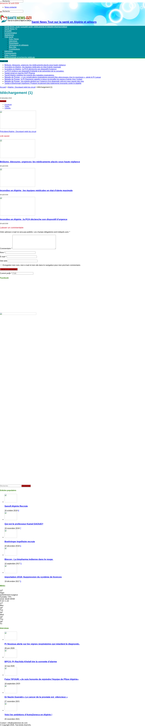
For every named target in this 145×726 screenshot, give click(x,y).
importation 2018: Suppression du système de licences (33, 577)
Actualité (8, 31)
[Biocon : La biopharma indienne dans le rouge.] (11, 555)
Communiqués (10, 53)
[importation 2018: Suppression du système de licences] (11, 572)
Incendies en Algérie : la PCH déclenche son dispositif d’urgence (31, 69)
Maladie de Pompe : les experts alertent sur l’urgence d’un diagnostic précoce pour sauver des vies (44, 81)
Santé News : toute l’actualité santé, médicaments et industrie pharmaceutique (36, 27)
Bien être (12, 47)
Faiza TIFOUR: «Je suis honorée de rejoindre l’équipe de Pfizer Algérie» (42, 679)
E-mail (3, 257)
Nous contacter (11, 7)
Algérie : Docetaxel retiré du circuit (21, 87)
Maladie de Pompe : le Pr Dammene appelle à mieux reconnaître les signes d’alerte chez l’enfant (43, 79)
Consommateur (11, 33)
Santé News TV (11, 29)
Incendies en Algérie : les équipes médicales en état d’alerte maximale (33, 67)
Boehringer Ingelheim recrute (20, 541)
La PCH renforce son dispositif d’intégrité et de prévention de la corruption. (34, 71)
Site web (3, 261)
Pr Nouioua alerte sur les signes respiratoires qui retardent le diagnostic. (42, 644)
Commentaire (6, 248)
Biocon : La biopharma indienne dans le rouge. (29, 559)
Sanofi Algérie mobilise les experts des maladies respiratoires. (29, 75)
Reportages (13, 43)
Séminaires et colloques (18, 45)
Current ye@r (6, 273)
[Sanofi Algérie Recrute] (11, 502)
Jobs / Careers (10, 55)
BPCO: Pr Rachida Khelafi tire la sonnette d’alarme (31, 661)
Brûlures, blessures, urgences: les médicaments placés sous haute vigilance (35, 65)
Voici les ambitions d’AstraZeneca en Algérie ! (28, 714)
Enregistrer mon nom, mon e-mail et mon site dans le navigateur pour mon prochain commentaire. (42, 265)
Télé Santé (9, 37)
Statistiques (9, 35)
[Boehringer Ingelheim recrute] (11, 537)
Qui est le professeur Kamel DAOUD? (24, 524)
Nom (2, 252)
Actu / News (14, 39)
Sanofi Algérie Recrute (16, 506)
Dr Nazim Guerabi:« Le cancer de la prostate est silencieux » (36, 697)
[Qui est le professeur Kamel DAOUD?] (11, 519)
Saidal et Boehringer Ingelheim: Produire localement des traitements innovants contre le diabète (43, 83)
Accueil (3, 87)
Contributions (14, 49)
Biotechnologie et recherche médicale (20, 57)
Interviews (13, 41)
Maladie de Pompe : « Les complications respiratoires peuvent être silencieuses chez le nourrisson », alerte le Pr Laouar (53, 77)
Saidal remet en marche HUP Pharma (20, 73)
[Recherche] (1, 1)
